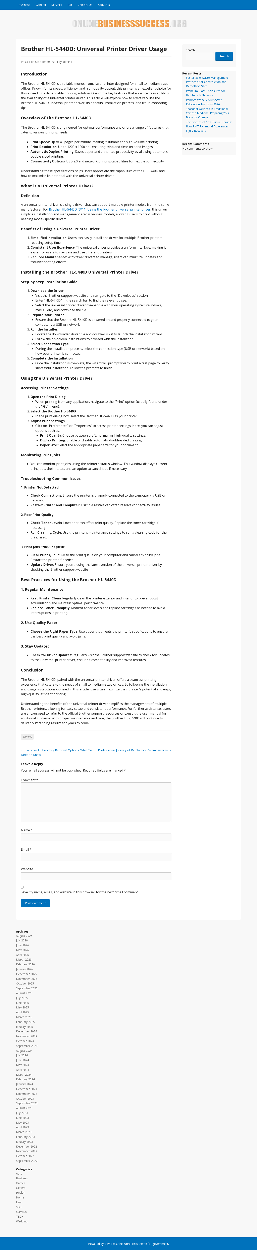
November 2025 (26, 979)
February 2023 (25, 1137)
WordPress (130, 1244)
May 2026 (22, 950)
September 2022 (27, 1161)
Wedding (21, 1221)
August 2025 (24, 993)
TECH (19, 1216)
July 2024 (22, 1055)
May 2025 (22, 1007)
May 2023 (22, 1122)
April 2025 (22, 1012)
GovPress (110, 1244)
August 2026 (24, 936)
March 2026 (24, 959)
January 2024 (24, 1084)
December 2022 (26, 1146)
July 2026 (22, 940)
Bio (70, 5)
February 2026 (25, 964)
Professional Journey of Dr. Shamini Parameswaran (134, 750)
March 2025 (24, 1017)
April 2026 (22, 955)
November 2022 (26, 1151)
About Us (104, 5)
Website (27, 869)
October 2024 (25, 1041)
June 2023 (22, 1118)
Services (56, 5)
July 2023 (22, 1113)
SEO (18, 1207)
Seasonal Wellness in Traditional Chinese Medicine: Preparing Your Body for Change (207, 113)
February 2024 (25, 1079)
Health (20, 1192)
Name (27, 830)
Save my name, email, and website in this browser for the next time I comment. (80, 892)
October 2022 (25, 1156)
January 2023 (24, 1142)
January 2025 (24, 1027)
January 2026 (24, 969)
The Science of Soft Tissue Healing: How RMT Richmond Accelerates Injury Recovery (209, 126)
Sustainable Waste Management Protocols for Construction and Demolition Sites (207, 82)
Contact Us (85, 5)
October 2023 (25, 1098)
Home (20, 1197)
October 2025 (25, 983)
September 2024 (27, 1046)
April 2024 (22, 1070)
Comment (29, 780)
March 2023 (24, 1132)
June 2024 (22, 1060)
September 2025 (27, 988)
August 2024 (24, 1051)
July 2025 (22, 998)
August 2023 (24, 1108)
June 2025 (22, 1003)
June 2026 (22, 945)
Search (190, 50)
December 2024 (26, 1031)
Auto (19, 1173)
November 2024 (26, 1036)
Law (18, 1202)
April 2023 (22, 1127)
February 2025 (25, 1022)
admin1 (67, 62)
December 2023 (26, 1089)
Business (24, 5)
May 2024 (22, 1065)
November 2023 (26, 1094)
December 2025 (26, 974)
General (41, 5)
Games (20, 1183)
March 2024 (24, 1074)
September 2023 (27, 1103)
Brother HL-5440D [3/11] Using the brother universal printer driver (99, 209)
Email (26, 849)
